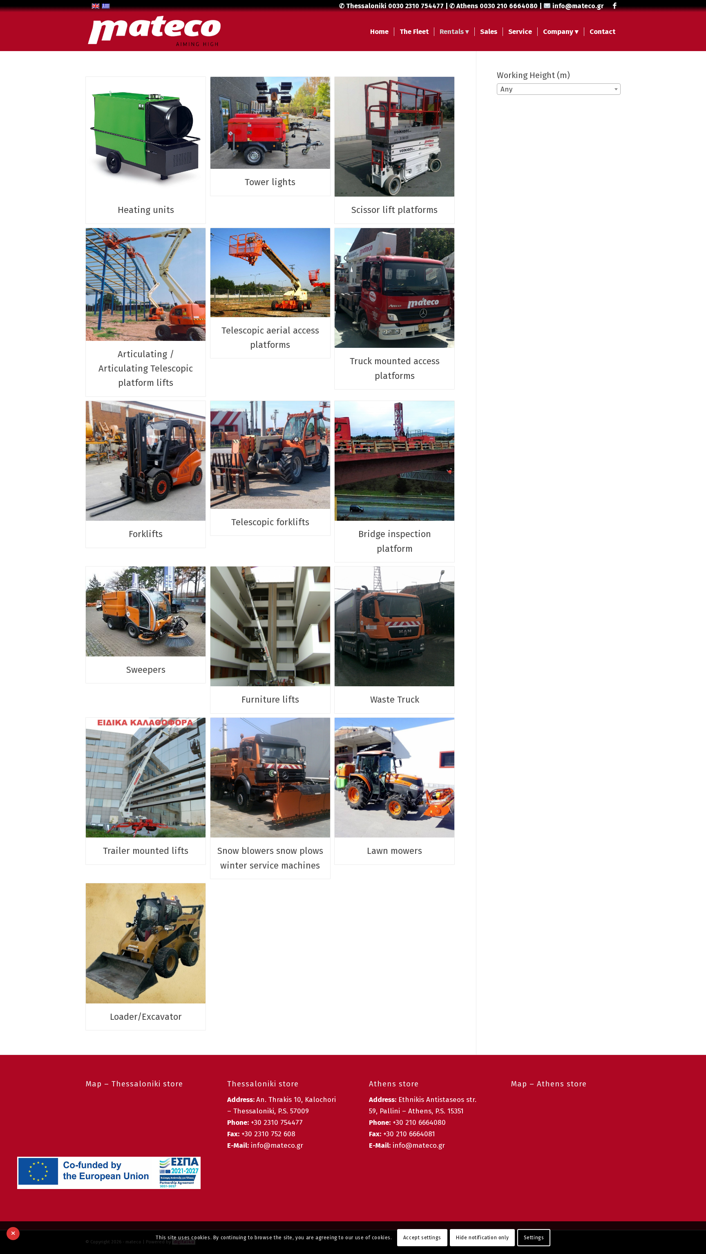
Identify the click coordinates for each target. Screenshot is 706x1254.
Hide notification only (482, 1238)
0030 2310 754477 (416, 6)
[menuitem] (379, 31)
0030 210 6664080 (509, 6)
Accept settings (422, 1238)
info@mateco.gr (578, 6)
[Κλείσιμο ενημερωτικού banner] (13, 1233)
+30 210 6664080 (419, 1122)
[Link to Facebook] (614, 6)
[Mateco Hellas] (154, 31)
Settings (534, 1238)
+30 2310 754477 (277, 1122)
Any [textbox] (506, 89)
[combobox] (559, 89)
